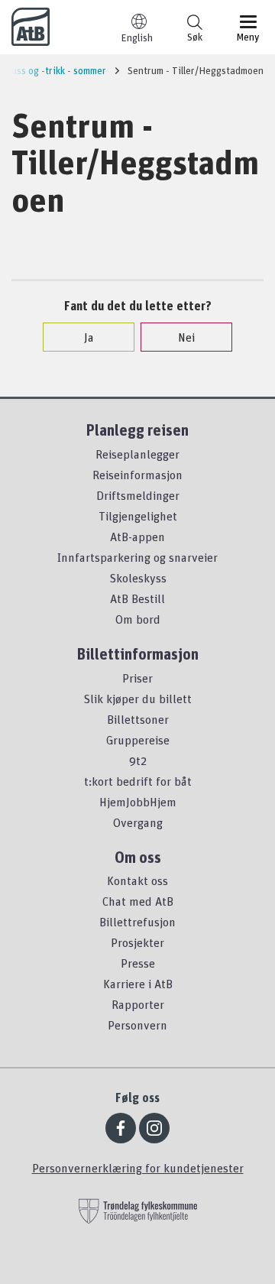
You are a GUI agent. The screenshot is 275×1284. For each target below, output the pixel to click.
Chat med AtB (137, 901)
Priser (137, 678)
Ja (89, 337)
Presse (138, 963)
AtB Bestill (137, 598)
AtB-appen (137, 536)
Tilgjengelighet (138, 516)
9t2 (138, 760)
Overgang (138, 822)
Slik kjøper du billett (137, 698)
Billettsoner (138, 719)
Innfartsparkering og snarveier (137, 557)
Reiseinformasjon (137, 474)
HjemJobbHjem (137, 801)
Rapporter (138, 1004)
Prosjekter (137, 942)
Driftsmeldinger (138, 495)
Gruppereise (138, 739)
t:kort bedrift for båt (138, 781)
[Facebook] (120, 1128)
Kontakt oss (137, 880)
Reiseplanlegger (137, 454)
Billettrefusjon (137, 921)
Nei (186, 337)
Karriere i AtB (138, 983)
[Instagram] (154, 1128)
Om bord (137, 619)
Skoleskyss (138, 577)
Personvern (137, 1025)
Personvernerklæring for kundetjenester (138, 1167)
